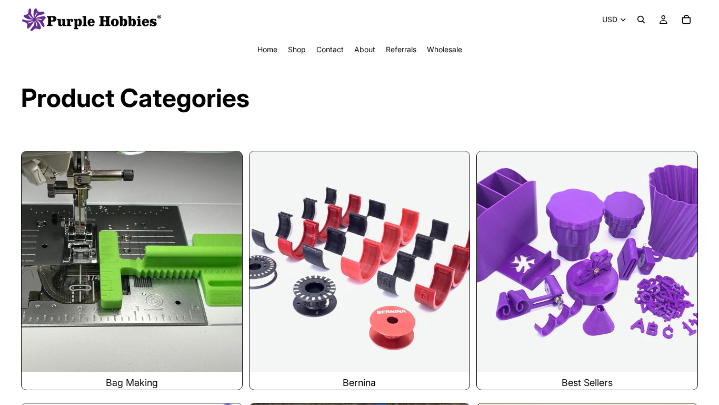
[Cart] (686, 19)
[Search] (641, 19)
